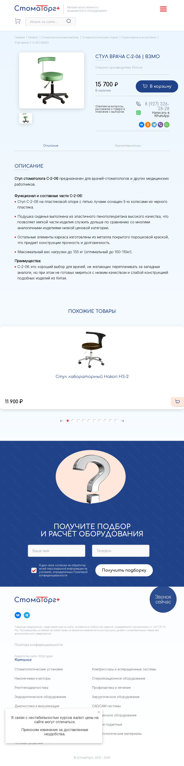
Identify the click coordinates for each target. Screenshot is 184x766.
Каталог (33, 37)
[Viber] (160, 124)
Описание (50, 145)
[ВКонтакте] (141, 124)
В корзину (160, 86)
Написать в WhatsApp (160, 114)
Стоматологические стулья (100, 37)
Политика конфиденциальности (39, 645)
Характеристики (128, 145)
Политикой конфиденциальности (63, 573)
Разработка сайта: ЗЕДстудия (34, 656)
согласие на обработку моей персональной (62, 567)
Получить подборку (124, 570)
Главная (20, 37)
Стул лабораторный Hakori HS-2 (92, 376)
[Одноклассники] (148, 124)
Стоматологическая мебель (60, 37)
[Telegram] (154, 124)
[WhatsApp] (166, 124)
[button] (62, 421)
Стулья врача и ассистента (138, 37)
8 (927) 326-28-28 (157, 106)
